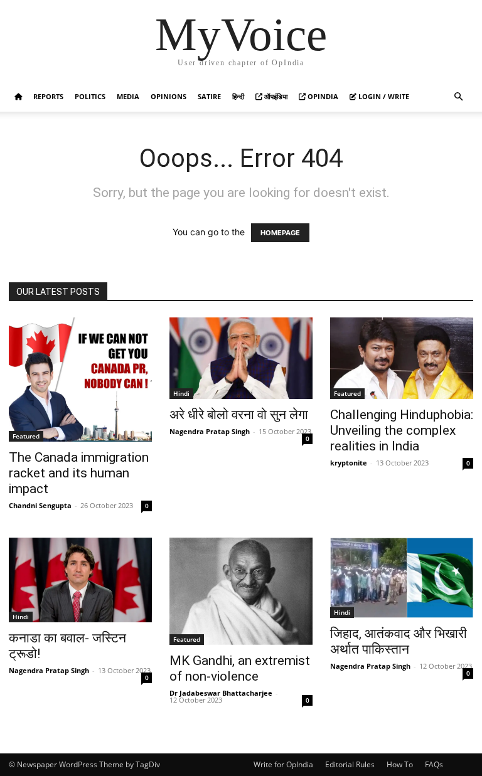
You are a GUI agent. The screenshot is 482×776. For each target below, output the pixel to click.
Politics (90, 96)
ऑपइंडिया (274, 96)
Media (128, 96)
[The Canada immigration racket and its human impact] (80, 379)
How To (400, 764)
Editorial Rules (350, 764)
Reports (48, 96)
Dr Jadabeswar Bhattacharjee (220, 693)
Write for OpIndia (283, 764)
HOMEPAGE (280, 232)
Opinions (168, 96)
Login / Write (382, 96)
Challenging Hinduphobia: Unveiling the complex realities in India (401, 430)
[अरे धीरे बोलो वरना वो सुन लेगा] (241, 358)
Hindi (181, 393)
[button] (458, 97)
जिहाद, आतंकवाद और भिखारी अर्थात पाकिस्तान (398, 641)
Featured (26, 436)
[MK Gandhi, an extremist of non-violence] (241, 591)
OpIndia (322, 96)
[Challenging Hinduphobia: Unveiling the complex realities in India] (401, 358)
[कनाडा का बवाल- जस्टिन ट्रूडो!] (80, 580)
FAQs (434, 764)
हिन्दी (238, 96)
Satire (209, 96)
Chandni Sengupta (40, 505)
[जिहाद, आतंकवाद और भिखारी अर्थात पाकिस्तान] (401, 578)
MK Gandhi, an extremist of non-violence (239, 668)
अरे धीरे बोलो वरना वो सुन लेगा (238, 414)
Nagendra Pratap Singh (209, 431)
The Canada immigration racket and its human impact (79, 473)
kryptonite (348, 462)
